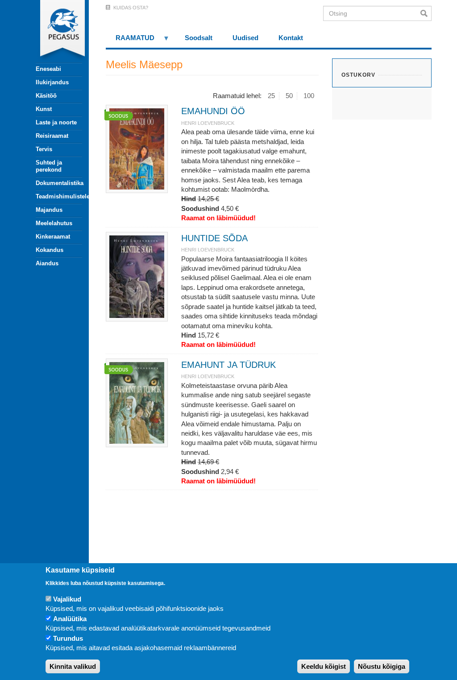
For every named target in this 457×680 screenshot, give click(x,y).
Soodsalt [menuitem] (198, 37)
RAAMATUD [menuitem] (130, 41)
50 (289, 95)
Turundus (68, 638)
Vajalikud (67, 599)
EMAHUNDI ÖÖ (213, 111)
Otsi (426, 13)
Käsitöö (46, 95)
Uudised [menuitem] (245, 37)
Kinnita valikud (73, 666)
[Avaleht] (53, 31)
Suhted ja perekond (49, 166)
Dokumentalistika (59, 183)
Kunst (44, 109)
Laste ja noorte (56, 122)
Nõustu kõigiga (381, 666)
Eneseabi (48, 69)
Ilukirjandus (52, 82)
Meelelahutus (54, 223)
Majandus (49, 209)
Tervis (44, 149)
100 (308, 95)
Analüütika (70, 618)
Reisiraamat (52, 135)
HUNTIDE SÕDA (214, 238)
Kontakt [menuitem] (290, 37)
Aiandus (47, 263)
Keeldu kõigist (323, 666)
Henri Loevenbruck (207, 123)
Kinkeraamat (53, 236)
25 (271, 95)
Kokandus (49, 250)
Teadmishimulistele (59, 196)
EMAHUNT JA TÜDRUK (228, 365)
